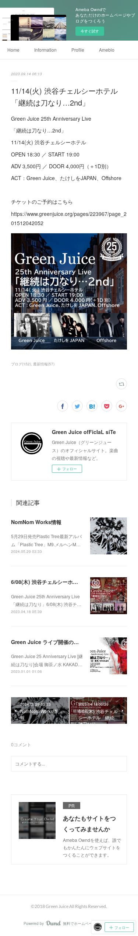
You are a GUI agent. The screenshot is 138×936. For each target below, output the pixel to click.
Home (13, 50)
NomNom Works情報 (36, 522)
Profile (77, 50)
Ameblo (106, 50)
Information (45, 50)
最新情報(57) (43, 364)
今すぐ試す (90, 31)
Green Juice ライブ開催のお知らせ (52, 642)
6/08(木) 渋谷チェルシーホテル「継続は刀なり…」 (70, 581)
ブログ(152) (21, 364)
